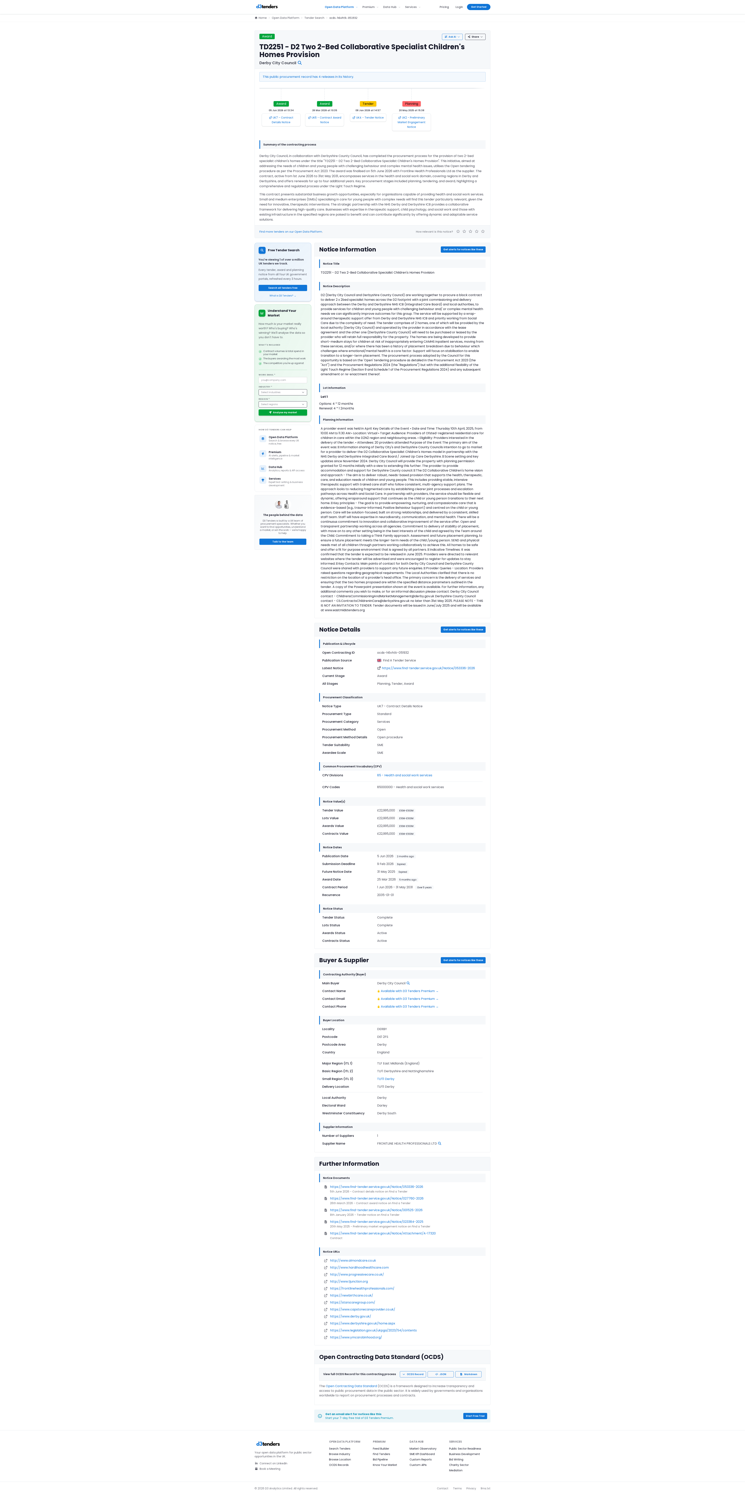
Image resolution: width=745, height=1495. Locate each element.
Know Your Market (385, 1465)
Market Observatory (423, 1449)
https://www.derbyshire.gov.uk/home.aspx (362, 1323)
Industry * (265, 386)
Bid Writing (456, 1459)
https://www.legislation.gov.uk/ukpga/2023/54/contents (373, 1330)
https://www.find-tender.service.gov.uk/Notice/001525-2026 (376, 1210)
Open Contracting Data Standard (351, 1386)
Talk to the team (282, 541)
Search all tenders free (282, 287)
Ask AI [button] (452, 36)
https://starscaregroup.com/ (352, 1302)
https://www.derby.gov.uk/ (350, 1316)
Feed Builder (381, 1449)
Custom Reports (421, 1459)
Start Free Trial (475, 1416)
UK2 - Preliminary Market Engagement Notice (411, 122)
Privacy (471, 1488)
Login (459, 7)
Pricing (444, 7)
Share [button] (475, 36)
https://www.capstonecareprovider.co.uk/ (362, 1309)
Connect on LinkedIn (273, 1463)
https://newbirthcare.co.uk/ (351, 1295)
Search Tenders (339, 1449)
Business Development (464, 1454)
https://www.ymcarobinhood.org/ (356, 1337)
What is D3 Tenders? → (282, 295)
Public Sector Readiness (465, 1449)
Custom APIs (418, 1465)
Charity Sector (459, 1465)
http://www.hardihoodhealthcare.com (359, 1267)
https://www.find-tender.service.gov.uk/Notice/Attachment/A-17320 (383, 1233)
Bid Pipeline (380, 1459)
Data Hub (390, 7)
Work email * (267, 374)
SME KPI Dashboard (422, 1454)
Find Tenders (381, 1454)
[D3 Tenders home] (267, 7)
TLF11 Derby (385, 1079)
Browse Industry (339, 1454)
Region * (264, 398)
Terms (457, 1488)
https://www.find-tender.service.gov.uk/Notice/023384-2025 (376, 1221)
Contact (442, 1488)
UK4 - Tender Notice (370, 118)
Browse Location (340, 1459)
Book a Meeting (269, 1469)
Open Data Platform (339, 7)
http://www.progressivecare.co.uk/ (357, 1274)
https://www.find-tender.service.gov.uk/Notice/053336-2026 (428, 668)
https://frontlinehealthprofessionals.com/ (362, 1288)
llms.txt (485, 1488)
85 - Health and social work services (404, 775)
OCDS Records (339, 1465)
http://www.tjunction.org (349, 1281)
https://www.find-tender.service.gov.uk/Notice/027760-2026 (377, 1198)
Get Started (478, 7)
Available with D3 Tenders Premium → (410, 991)
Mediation (456, 1470)
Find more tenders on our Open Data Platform (290, 232)
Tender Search (314, 18)
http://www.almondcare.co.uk (353, 1260)
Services (411, 7)
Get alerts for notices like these (463, 249)
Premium (368, 7)
